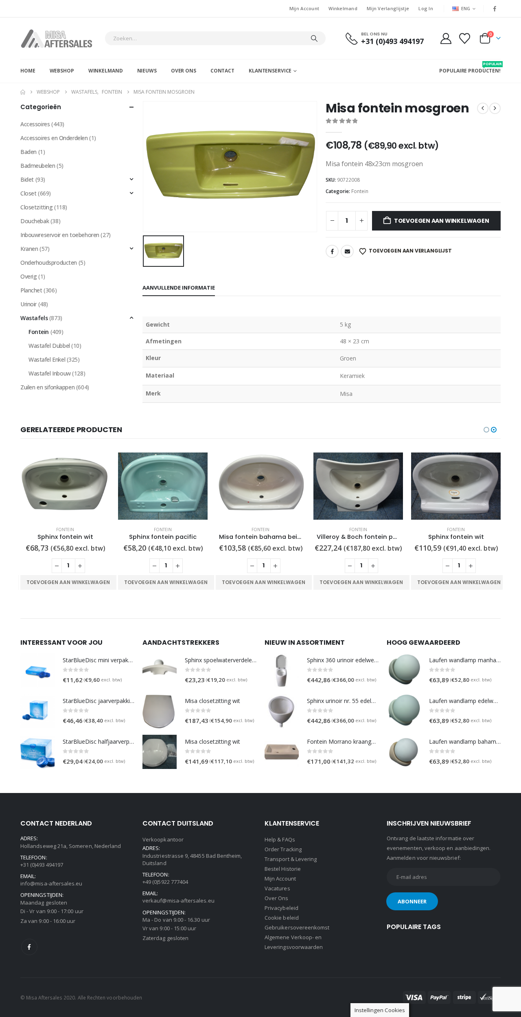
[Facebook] (495, 8)
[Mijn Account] (445, 38)
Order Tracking (283, 849)
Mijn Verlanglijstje (388, 8)
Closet (28, 193)
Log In (425, 8)
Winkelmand (342, 8)
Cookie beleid (282, 917)
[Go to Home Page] (22, 92)
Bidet (27, 179)
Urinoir (28, 304)
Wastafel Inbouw (49, 373)
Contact (222, 70)
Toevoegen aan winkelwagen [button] (68, 582)
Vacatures (277, 888)
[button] (486, 430)
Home (27, 70)
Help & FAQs (280, 839)
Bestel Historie (283, 868)
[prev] (482, 108)
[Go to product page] (65, 486)
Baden (28, 152)
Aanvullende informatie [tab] (178, 287)
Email (347, 251)
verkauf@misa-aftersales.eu (178, 900)
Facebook (332, 251)
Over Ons (183, 70)
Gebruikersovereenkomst (297, 927)
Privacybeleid (281, 908)
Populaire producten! (470, 67)
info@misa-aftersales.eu (51, 883)
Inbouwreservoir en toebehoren (59, 235)
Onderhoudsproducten (48, 262)
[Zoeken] (314, 38)
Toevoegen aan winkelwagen (441, 221)
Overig (28, 276)
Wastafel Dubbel (49, 345)
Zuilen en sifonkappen (47, 387)
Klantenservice (270, 70)
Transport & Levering (291, 859)
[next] (495, 108)
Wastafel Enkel (46, 359)
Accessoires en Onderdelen (54, 138)
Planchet (31, 290)
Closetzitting (36, 207)
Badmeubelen (37, 165)
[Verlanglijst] (464, 38)
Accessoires (35, 124)
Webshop (62, 70)
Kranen (29, 249)
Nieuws (147, 70)
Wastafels (34, 318)
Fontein (359, 191)
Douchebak (34, 221)
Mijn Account (304, 8)
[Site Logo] (60, 38)
